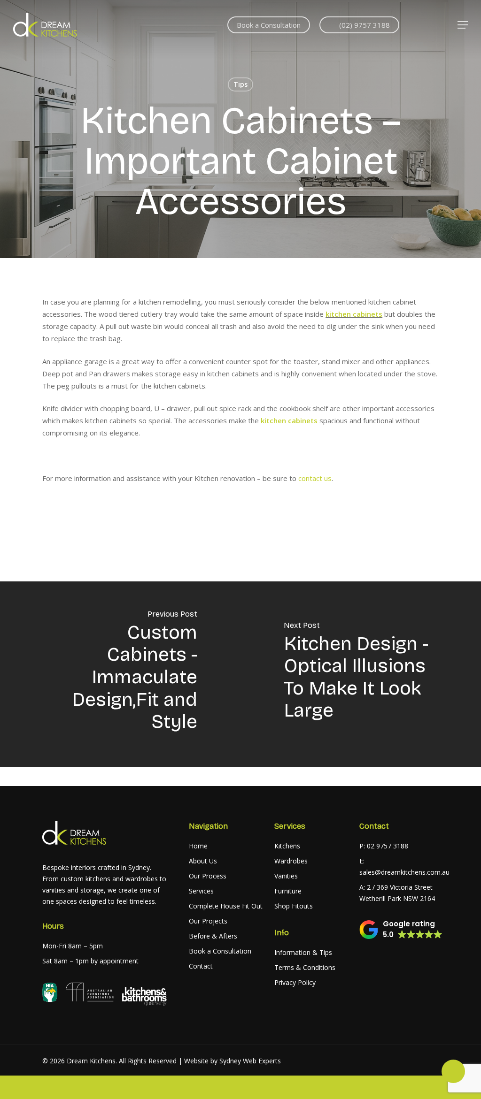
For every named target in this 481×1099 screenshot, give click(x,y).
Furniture (288, 890)
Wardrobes (291, 860)
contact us (315, 478)
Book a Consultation (220, 950)
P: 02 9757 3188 (383, 845)
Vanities (286, 875)
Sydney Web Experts (250, 1060)
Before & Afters (213, 935)
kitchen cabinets (354, 314)
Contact (201, 966)
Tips (240, 84)
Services (201, 890)
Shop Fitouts (293, 905)
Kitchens (287, 845)
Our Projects (208, 920)
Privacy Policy (295, 982)
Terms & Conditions (304, 967)
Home (198, 845)
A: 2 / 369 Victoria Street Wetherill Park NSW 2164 (397, 893)
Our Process (207, 875)
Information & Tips (303, 952)
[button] (463, 25)
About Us (203, 860)
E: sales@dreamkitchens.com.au (398, 866)
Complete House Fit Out (226, 905)
